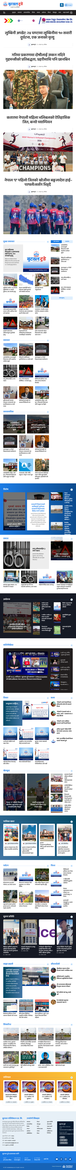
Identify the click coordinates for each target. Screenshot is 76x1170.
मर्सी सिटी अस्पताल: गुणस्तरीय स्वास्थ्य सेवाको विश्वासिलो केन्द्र (12, 973)
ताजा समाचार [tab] (56, 242)
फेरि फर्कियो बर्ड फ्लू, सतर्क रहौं (64, 993)
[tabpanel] (62, 272)
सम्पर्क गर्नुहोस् (63, 1140)
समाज (38, 12)
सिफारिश (7, 1025)
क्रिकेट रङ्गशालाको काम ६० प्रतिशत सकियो (67, 605)
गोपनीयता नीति (64, 1143)
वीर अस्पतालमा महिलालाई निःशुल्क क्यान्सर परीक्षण (64, 985)
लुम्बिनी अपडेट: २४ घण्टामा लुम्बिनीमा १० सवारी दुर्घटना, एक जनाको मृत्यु (38, 35)
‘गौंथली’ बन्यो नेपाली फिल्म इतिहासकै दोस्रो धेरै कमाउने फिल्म (64, 704)
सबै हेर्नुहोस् (61, 298)
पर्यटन (6, 866)
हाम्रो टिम (46, 1159)
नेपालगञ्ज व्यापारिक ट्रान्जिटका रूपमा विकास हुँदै (47, 629)
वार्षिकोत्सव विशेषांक (49, 1132)
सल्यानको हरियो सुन (66, 628)
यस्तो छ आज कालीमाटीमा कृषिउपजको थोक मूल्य (46, 606)
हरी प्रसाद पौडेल (7, 1160)
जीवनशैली (55, 964)
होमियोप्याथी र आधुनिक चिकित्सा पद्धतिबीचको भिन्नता (64, 977)
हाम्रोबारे (62, 1137)
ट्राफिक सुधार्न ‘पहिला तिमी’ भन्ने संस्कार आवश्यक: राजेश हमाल (64, 731)
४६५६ (12, 1136)
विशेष (33, 12)
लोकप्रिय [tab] (67, 242)
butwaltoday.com (11, 1168)
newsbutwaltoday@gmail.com (67, 1130)
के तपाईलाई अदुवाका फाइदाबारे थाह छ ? (62, 1001)
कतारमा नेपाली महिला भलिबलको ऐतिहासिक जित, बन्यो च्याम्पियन (38, 120)
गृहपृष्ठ (14, 12)
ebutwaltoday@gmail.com (12, 1143)
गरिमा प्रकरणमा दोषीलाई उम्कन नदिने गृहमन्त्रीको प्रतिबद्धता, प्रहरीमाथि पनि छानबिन (37, 57)
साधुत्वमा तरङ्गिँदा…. (12, 703)
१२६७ (12, 1138)
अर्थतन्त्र (44, 12)
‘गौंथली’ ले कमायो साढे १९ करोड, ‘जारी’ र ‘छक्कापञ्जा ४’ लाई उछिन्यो (65, 714)
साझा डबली (66, 12)
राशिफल (7, 1077)
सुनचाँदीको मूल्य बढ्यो (66, 616)
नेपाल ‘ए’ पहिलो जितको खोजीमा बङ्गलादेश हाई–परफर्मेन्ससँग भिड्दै (38, 183)
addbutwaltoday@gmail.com (67, 1134)
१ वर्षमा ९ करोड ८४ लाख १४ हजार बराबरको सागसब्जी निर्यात (47, 618)
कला (60, 12)
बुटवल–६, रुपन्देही (10, 1145)
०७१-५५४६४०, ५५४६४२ (10, 1141)
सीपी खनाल (27, 1160)
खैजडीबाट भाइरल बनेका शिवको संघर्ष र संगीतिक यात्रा (65, 969)
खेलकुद (55, 12)
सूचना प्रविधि (8, 917)
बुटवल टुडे (33, 45)
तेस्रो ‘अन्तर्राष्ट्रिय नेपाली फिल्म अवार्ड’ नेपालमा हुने (65, 740)
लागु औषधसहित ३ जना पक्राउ (39, 550)
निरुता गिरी (37, 1160)
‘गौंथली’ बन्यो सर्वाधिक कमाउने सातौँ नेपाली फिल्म (64, 722)
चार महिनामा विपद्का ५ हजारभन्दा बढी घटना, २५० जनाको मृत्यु (12, 253)
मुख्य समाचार (8, 242)
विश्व (53, 866)
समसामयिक (27, 12)
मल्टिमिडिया (8, 645)
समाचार (20, 12)
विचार (49, 12)
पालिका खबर (8, 822)
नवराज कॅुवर (17, 1160)
